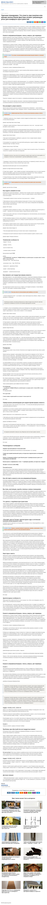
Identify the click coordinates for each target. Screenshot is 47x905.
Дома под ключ (7, 2)
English (2, 9)
